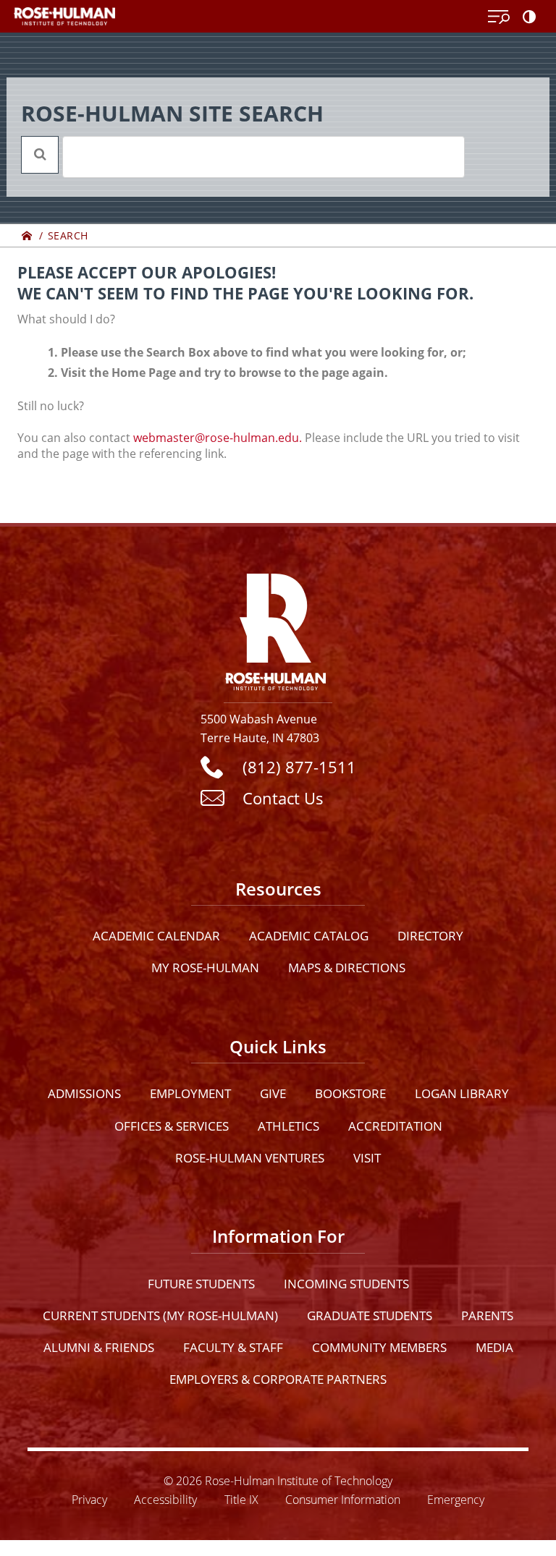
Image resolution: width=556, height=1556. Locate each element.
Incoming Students (346, 1283)
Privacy (89, 1499)
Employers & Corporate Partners (278, 1379)
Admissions (84, 1093)
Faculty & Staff (233, 1347)
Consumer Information (342, 1499)
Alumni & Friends (98, 1347)
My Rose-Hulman (205, 967)
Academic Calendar (156, 935)
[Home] (27, 235)
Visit (367, 1157)
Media (494, 1347)
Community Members (379, 1347)
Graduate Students (369, 1315)
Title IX (241, 1499)
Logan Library (462, 1093)
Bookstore (350, 1093)
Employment (190, 1093)
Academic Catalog (308, 935)
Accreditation (395, 1126)
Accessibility (165, 1499)
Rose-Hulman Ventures (249, 1157)
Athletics (288, 1126)
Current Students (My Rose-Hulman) (160, 1315)
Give (273, 1093)
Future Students (201, 1283)
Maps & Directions (346, 967)
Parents (487, 1315)
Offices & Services (171, 1126)
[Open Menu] (499, 17)
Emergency (455, 1499)
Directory (430, 935)
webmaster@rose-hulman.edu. (217, 438)
